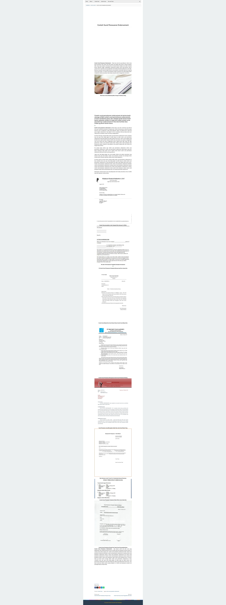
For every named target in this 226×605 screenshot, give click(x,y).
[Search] (139, 1)
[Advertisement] (113, 16)
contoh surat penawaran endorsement (112, 591)
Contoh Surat (100, 591)
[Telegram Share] (101, 587)
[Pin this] (99, 587)
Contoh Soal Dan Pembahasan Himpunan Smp (102, 595)
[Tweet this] (97, 587)
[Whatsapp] (103, 587)
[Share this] (95, 587)
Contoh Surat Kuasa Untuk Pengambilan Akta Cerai (123, 595)
